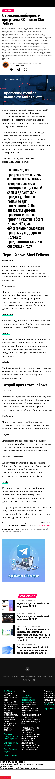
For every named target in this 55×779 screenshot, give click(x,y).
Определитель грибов (11, 744)
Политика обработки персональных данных (28, 698)
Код (50, 676)
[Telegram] (18, 69)
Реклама (8, 734)
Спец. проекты (11, 736)
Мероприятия (11, 738)
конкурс (7, 532)
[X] (25, 69)
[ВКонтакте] (11, 69)
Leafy (5, 482)
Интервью (42, 676)
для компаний (41, 529)
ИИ (34, 679)
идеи (25, 145)
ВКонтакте (27, 529)
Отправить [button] (5, 777)
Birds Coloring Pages (10, 750)
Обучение (26, 679)
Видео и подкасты (28, 676)
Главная (6, 676)
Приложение (8, 396)
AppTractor (20, 65)
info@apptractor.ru (43, 525)
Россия (17, 532)
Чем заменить (11, 755)
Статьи (15, 676)
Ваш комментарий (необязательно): (19, 768)
